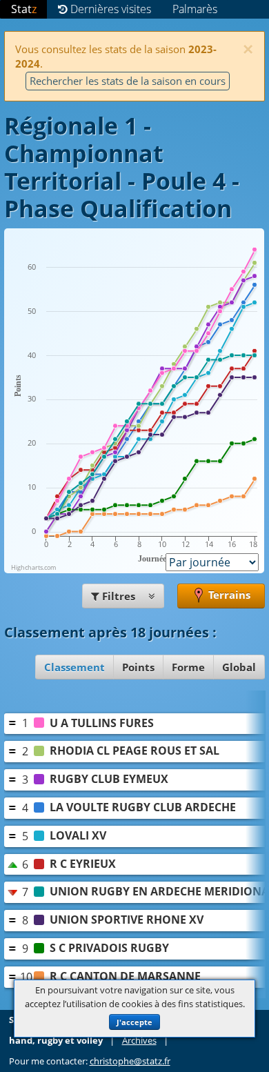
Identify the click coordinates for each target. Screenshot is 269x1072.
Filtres (118, 596)
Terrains (228, 595)
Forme (188, 667)
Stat (24, 9)
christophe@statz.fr (130, 1061)
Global (239, 667)
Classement (74, 667)
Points (138, 667)
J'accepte (134, 1022)
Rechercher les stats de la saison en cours (128, 81)
